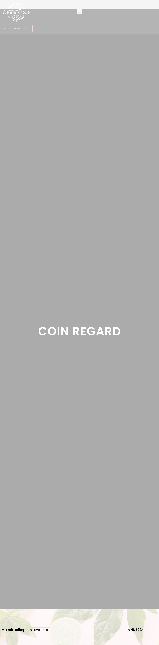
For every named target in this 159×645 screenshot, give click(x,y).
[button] (79, 11)
